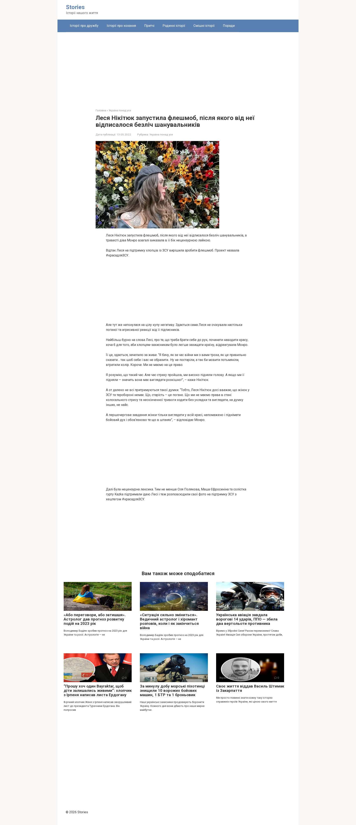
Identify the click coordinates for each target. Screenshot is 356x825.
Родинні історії (174, 26)
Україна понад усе (161, 134)
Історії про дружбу (84, 26)
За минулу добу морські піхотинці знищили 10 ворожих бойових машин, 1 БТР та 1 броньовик (172, 690)
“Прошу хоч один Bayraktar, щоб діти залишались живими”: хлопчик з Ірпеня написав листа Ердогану (98, 690)
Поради (229, 26)
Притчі (149, 26)
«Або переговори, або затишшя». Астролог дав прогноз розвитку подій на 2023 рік (95, 619)
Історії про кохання (121, 26)
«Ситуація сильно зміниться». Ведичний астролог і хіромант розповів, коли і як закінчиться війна (169, 621)
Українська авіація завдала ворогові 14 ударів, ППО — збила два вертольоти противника (247, 619)
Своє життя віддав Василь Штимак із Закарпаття (250, 688)
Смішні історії (204, 26)
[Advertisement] (178, 67)
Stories (75, 7)
